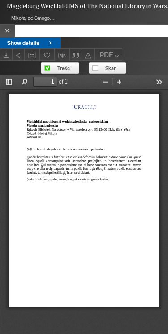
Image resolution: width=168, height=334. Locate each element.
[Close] (7, 31)
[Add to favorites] (47, 54)
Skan (111, 68)
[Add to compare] (32, 54)
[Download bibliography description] (62, 54)
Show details (23, 43)
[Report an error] (88, 54)
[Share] (19, 54)
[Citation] (76, 54)
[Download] (6, 54)
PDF (106, 55)
